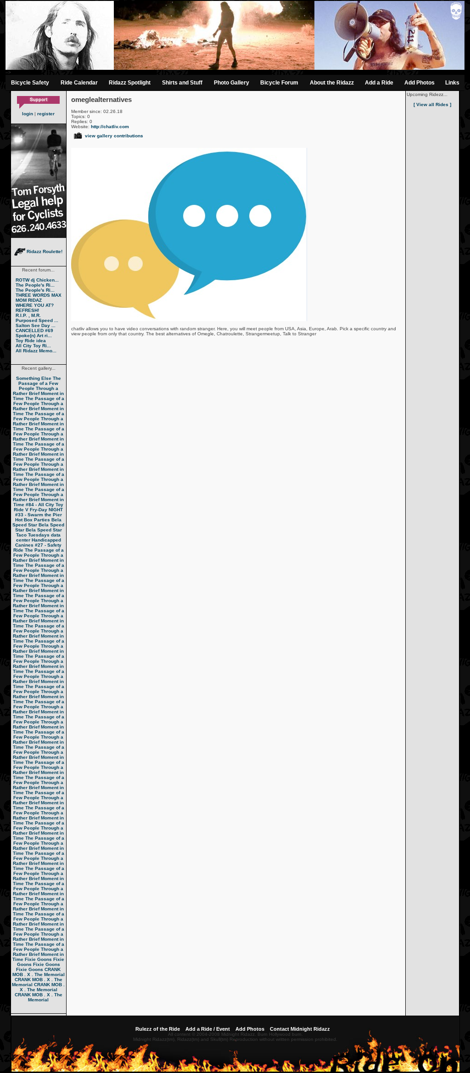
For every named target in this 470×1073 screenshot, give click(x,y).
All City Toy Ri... (33, 345)
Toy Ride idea (31, 340)
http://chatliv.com (110, 126)
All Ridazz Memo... (36, 350)
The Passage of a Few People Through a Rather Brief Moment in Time (38, 388)
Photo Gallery (231, 82)
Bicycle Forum (279, 82)
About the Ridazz (332, 82)
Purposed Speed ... (37, 320)
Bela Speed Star (37, 522)
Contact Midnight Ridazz (300, 1029)
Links (452, 82)
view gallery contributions (114, 135)
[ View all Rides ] (432, 104)
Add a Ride (379, 82)
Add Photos (419, 82)
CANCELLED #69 (34, 330)
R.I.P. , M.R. (28, 315)
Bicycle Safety (30, 82)
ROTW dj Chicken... (37, 279)
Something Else (33, 378)
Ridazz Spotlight (130, 82)
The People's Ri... (35, 285)
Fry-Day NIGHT (46, 509)
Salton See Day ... (36, 325)
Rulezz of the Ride (157, 1029)
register (46, 113)
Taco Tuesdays (33, 534)
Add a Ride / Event (207, 1029)
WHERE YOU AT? (35, 305)
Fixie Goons (38, 959)
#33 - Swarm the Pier (38, 514)
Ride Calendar (79, 82)
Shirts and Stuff (182, 82)
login (27, 113)
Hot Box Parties (32, 519)
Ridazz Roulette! (43, 251)
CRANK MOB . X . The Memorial (38, 972)
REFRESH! (27, 310)
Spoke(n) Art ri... (34, 335)
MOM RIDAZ (29, 300)
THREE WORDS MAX (39, 295)
